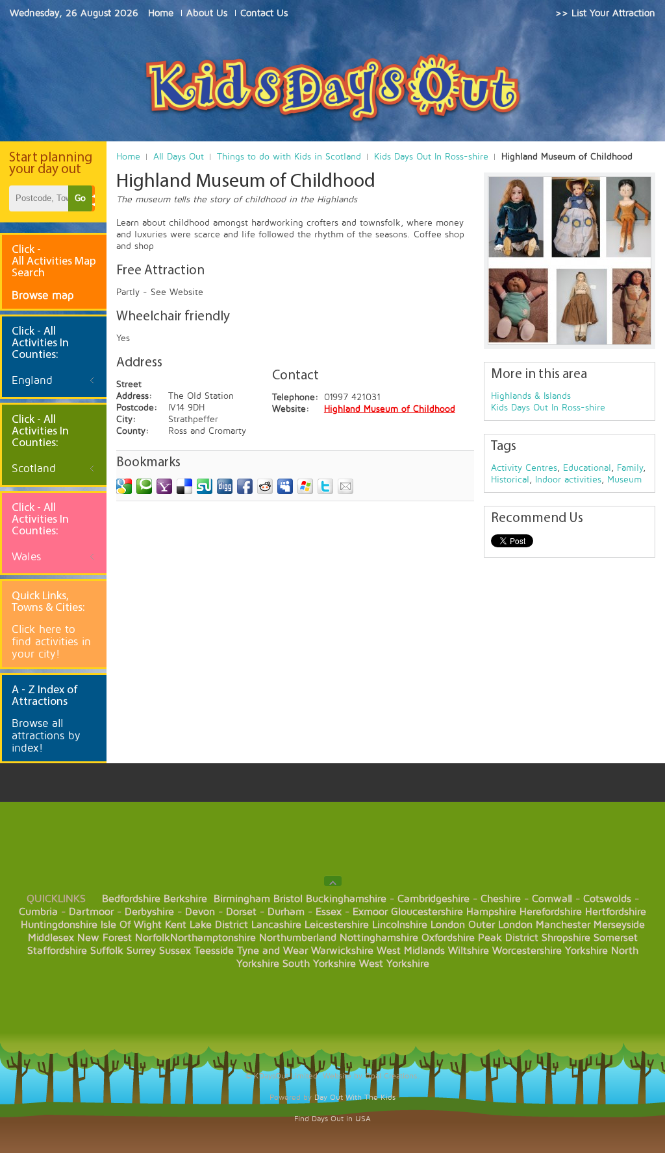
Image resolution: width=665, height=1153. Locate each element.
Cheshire (501, 899)
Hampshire (491, 912)
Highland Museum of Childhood (389, 409)
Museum (624, 479)
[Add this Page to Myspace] (285, 486)
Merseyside (619, 925)
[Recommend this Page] (345, 486)
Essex (329, 912)
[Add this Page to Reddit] (265, 486)
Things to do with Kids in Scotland (289, 156)
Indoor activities (568, 479)
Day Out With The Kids (354, 1097)
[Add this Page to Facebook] (245, 486)
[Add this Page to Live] (305, 486)
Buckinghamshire (346, 899)
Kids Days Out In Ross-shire (431, 156)
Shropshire (566, 938)
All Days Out (178, 156)
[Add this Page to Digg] (224, 486)
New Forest (104, 938)
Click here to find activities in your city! (51, 641)
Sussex (175, 951)
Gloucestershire (427, 912)
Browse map (43, 295)
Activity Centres (524, 468)
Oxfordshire (448, 938)
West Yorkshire (394, 963)
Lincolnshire (399, 925)
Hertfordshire (615, 912)
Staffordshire (57, 951)
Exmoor (370, 912)
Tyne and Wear (272, 951)
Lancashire (276, 925)
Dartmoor (91, 912)
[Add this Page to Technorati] (144, 486)
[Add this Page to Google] (124, 486)
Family (630, 468)
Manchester (563, 925)
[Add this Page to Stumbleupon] (204, 486)
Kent (175, 925)
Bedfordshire (131, 899)
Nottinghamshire (379, 938)
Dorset (241, 912)
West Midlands (411, 951)
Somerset (616, 938)
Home (128, 156)
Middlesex (51, 938)
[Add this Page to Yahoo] (164, 486)
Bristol (288, 899)
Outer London (500, 925)
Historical (510, 479)
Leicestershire (337, 925)
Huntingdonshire (59, 925)
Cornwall (552, 899)
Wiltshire (468, 951)
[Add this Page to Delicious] (184, 486)
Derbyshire (149, 912)
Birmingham (242, 899)
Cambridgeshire (433, 899)
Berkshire (185, 899)
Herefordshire (551, 912)
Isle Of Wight (131, 925)
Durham (286, 912)
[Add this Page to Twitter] (325, 486)
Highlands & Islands (531, 396)
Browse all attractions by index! (46, 735)
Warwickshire (342, 951)
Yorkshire (586, 951)
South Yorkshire (319, 963)
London (448, 925)
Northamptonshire (213, 938)
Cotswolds (607, 899)
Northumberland (297, 938)
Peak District (508, 938)
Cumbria (38, 912)
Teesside (214, 951)
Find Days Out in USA (332, 1119)
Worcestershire (527, 951)
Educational (587, 468)
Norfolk (152, 938)
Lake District (219, 925)
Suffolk (106, 951)
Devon (200, 912)
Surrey (141, 951)
